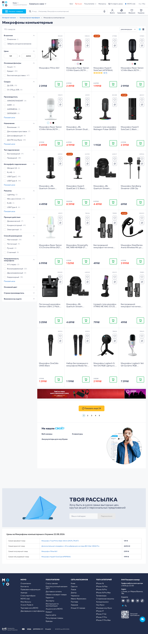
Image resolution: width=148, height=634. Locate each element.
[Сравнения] (60, 45)
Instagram (133, 601)
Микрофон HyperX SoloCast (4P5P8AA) (56, 557)
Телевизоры (101, 596)
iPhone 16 (100, 583)
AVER (9, 105)
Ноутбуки (100, 605)
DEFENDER (11, 113)
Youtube (123, 601)
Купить (58, 84)
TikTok (142, 601)
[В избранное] (60, 40)
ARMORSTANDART (15, 101)
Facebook (128, 601)
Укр (140, 4)
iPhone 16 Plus (101, 586)
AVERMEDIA (12, 109)
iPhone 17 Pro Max (103, 620)
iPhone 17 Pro (101, 617)
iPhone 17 (100, 611)
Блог (71, 4)
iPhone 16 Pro (101, 589)
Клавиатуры (77, 434)
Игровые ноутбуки (104, 608)
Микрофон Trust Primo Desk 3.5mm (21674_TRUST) (60, 541)
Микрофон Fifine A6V (49, 551)
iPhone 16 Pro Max (103, 592)
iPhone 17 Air (101, 614)
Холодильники (102, 602)
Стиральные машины (105, 599)
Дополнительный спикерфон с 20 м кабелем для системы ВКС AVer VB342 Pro (70, 546)
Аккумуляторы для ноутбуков (54, 439)
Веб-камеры (47, 434)
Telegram (137, 601)
